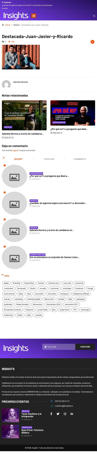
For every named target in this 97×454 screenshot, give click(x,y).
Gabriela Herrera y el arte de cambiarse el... (52, 230)
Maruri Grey (49, 299)
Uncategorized (59, 122)
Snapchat (29, 310)
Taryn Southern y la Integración (31, 415)
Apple (6, 283)
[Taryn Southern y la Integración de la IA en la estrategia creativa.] (10, 415)
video (29, 315)
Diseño (32, 288)
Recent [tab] (18, 159)
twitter (19, 315)
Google (90, 288)
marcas (7, 299)
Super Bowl (64, 310)
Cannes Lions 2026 (37, 254)
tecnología (85, 310)
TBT (75, 310)
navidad (61, 299)
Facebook (79, 288)
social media (42, 310)
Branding (16, 283)
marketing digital (33, 299)
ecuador (43, 288)
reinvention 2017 (71, 304)
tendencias (8, 315)
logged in (16, 150)
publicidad (8, 304)
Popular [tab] (49, 159)
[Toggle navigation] (34, 16)
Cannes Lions (53, 283)
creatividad (8, 288)
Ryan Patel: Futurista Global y (32, 431)
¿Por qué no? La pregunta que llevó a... (49, 176)
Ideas (21, 294)
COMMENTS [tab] (80, 159)
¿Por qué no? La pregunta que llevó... (69, 129)
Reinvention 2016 (53, 304)
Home (7, 25)
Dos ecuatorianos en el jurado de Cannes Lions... (54, 257)
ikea (29, 294)
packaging (80, 299)
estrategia (67, 288)
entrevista (55, 288)
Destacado (21, 288)
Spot (54, 310)
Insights (8, 127)
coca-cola (67, 283)
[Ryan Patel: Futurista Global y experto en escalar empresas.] (10, 431)
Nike (70, 299)
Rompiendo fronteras (12, 310)
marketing (18, 299)
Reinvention (37, 304)
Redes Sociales (22, 304)
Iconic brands (9, 294)
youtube (38, 315)
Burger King (29, 283)
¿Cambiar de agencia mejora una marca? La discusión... (58, 203)
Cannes (41, 283)
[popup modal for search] (91, 15)
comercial (79, 283)
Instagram (64, 294)
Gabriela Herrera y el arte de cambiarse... (23, 133)
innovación (39, 294)
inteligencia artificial (81, 294)
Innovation (52, 294)
